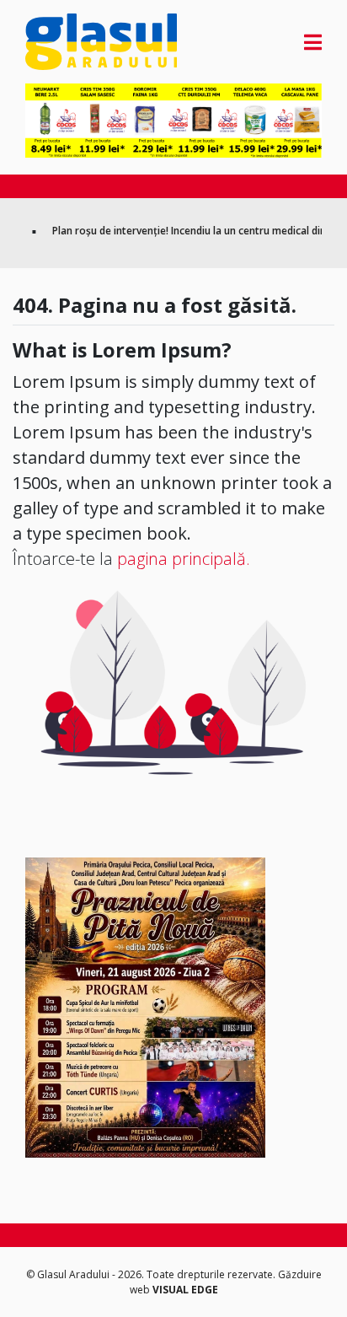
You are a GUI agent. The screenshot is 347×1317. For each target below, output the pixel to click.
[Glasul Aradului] (70, 41)
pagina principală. (183, 558)
